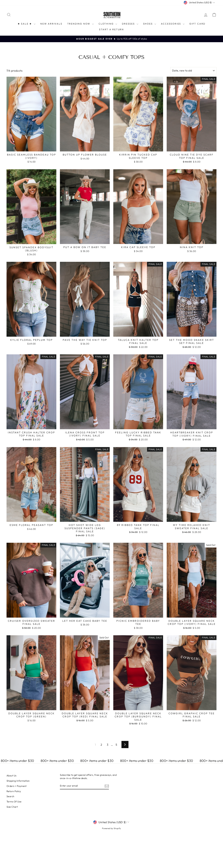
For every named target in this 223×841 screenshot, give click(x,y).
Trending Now (79, 23)
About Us (11, 775)
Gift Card (197, 23)
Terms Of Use (14, 801)
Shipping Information (18, 780)
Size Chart (12, 806)
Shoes (148, 23)
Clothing (107, 23)
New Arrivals (51, 23)
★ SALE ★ (25, 23)
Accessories (171, 23)
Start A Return (111, 29)
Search (10, 796)
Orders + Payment (17, 786)
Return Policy (14, 791)
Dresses (129, 23)
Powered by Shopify (111, 828)
